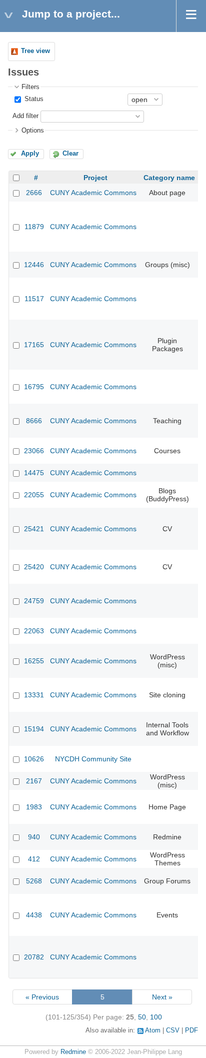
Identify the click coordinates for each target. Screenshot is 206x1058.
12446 (34, 265)
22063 (34, 631)
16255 (34, 661)
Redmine (73, 1051)
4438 (34, 915)
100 (156, 1017)
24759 (34, 601)
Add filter (25, 116)
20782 (34, 957)
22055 (34, 495)
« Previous (42, 997)
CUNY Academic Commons (93, 193)
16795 (34, 387)
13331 (34, 695)
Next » (162, 997)
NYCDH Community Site (93, 759)
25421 (34, 529)
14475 (34, 473)
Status (33, 99)
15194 (34, 729)
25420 (34, 567)
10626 (34, 759)
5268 (34, 881)
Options (33, 130)
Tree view (35, 51)
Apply (30, 153)
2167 (34, 781)
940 (34, 837)
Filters (31, 87)
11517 (34, 299)
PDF (191, 1030)
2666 (34, 193)
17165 (34, 345)
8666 (34, 421)
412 (34, 859)
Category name (169, 178)
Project (96, 178)
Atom (152, 1030)
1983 (34, 807)
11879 (34, 227)
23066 (34, 451)
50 (142, 1017)
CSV (173, 1030)
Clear (70, 153)
